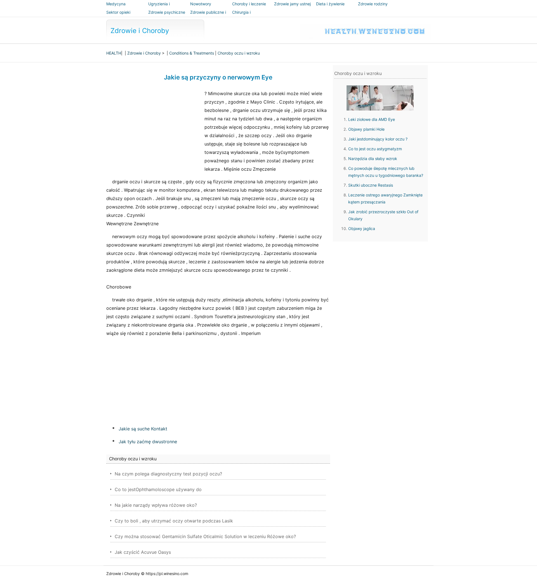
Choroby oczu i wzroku (239, 53)
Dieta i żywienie (330, 3)
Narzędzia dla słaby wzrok (372, 158)
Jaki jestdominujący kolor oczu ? (378, 139)
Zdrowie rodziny (373, 3)
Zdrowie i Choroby (139, 31)
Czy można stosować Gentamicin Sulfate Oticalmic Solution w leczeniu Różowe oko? (205, 536)
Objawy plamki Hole (366, 129)
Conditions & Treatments (191, 53)
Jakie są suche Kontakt (143, 428)
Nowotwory (200, 3)
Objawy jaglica (361, 228)
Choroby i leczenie (249, 3)
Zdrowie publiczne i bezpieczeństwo (208, 16)
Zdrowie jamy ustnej (292, 3)
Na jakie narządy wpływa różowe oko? (156, 505)
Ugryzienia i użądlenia (159, 7)
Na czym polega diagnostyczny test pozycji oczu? (168, 474)
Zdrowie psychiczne (166, 12)
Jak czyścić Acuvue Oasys (143, 552)
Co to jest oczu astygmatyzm (375, 148)
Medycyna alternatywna (118, 7)
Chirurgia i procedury (241, 16)
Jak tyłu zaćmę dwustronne (148, 441)
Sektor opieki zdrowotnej (118, 16)
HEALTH (113, 53)
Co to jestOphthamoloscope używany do (158, 489)
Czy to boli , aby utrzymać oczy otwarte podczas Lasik (174, 521)
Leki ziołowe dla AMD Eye (371, 119)
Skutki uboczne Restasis (370, 185)
